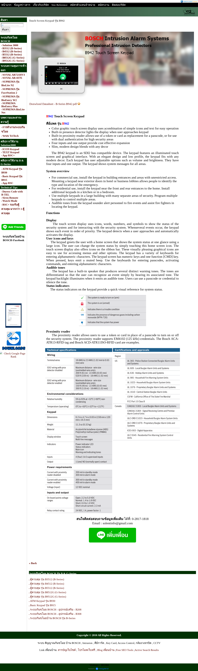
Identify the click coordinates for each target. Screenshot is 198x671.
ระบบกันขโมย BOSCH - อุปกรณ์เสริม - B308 (55, 613)
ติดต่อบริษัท (119, 4)
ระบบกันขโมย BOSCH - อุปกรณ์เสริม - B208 (55, 609)
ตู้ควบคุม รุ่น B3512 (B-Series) (47, 579)
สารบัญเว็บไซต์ (67, 649)
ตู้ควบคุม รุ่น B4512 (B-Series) (47, 583)
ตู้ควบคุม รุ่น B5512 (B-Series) (47, 587)
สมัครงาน (103, 4)
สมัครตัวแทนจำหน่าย (82, 4)
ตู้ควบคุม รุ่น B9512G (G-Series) (48, 596)
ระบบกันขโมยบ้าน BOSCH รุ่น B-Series (52, 618)
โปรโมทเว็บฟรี (87, 649)
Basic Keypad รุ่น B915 (43, 605)
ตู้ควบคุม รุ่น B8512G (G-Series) (48, 592)
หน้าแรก (6, 4)
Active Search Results (147, 649)
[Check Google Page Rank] (13, 356)
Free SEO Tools (124, 649)
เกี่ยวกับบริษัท (41, 4)
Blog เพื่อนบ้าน (106, 649)
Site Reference (59, 4)
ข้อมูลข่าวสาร (22, 4)
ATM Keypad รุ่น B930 (42, 600)
